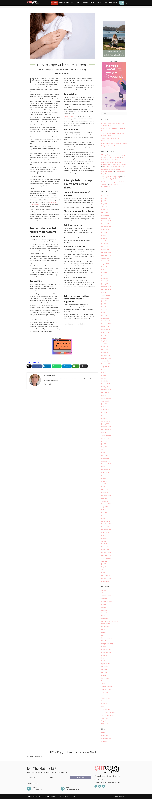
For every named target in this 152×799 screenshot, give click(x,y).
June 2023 (104, 304)
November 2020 (106, 392)
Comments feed (106, 738)
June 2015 (104, 535)
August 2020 (105, 401)
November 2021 (106, 358)
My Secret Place (106, 664)
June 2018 (104, 444)
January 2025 (105, 249)
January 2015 (105, 550)
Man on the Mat (106, 649)
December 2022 (106, 321)
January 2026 (105, 215)
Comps (103, 616)
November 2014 (106, 555)
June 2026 (104, 201)
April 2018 (104, 449)
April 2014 (104, 570)
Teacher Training (106, 686)
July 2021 (104, 369)
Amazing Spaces (106, 596)
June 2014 (104, 564)
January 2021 (105, 387)
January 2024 (105, 284)
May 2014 (104, 567)
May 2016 (104, 512)
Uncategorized (105, 698)
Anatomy (104, 598)
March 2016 (104, 518)
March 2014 (104, 572)
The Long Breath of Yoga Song (110, 177)
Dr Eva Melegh (49, 375)
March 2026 (104, 209)
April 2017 (104, 484)
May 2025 (104, 238)
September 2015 (106, 529)
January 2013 (105, 581)
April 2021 (104, 378)
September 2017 (106, 469)
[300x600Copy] (114, 86)
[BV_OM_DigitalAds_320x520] (114, 39)
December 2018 (106, 427)
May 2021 (104, 375)
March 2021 (104, 381)
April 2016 (104, 515)
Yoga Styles (104, 721)
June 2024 (104, 269)
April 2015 (104, 541)
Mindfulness (105, 661)
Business (104, 610)
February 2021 (105, 384)
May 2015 (104, 538)
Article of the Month (107, 601)
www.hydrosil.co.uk (54, 277)
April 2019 (104, 415)
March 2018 (104, 452)
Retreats (103, 675)
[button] (80, 777)
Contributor (104, 618)
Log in (103, 733)
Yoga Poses (104, 718)
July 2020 (104, 404)
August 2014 (105, 561)
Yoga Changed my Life (108, 712)
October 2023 (105, 292)
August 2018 (105, 438)
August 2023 (105, 298)
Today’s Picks (105, 692)
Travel (103, 695)
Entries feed (104, 735)
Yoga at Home (105, 709)
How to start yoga (106, 638)
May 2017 (104, 481)
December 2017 (106, 461)
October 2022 (105, 327)
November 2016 (106, 498)
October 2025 (105, 224)
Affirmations (105, 593)
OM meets (104, 672)
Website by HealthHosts (118, 796)
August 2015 (105, 532)
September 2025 (106, 227)
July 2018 (104, 441)
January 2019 (105, 424)
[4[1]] (62, 347)
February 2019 (105, 421)
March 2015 (104, 544)
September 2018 (106, 435)
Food (102, 635)
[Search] (126, 3)
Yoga (102, 706)
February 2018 (105, 455)
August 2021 (105, 367)
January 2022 (105, 352)
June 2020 (104, 407)
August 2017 (105, 472)
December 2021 (106, 355)
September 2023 (106, 295)
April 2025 (104, 241)
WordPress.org (105, 741)
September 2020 (106, 398)
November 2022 (106, 324)
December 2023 (106, 287)
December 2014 (106, 552)
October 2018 (105, 432)
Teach (103, 684)
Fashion (103, 632)
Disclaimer (73, 796)
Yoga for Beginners (107, 715)
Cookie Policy (53, 796)
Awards (103, 607)
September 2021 (106, 364)
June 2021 (104, 372)
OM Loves (104, 669)
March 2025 (104, 244)
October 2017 (105, 467)
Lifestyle (103, 641)
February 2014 (105, 575)
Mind (102, 658)
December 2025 (106, 218)
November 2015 (106, 527)
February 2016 (105, 521)
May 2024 (104, 272)
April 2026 (104, 207)
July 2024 (104, 267)
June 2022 (104, 338)
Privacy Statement (64, 796)
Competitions (105, 613)
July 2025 (104, 232)
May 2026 (104, 204)
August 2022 (105, 332)
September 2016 (106, 504)
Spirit (102, 681)
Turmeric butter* (69, 116)
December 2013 (106, 578)
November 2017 (106, 464)
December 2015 (106, 524)
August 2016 (105, 507)
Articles (103, 604)
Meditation (104, 655)
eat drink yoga (105, 626)
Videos (103, 701)
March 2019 (104, 418)
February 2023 (105, 315)
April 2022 (104, 344)
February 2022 (105, 349)
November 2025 (106, 221)
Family (103, 629)
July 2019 (104, 412)
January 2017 (105, 492)
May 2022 (104, 341)
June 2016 (104, 509)
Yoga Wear (104, 724)
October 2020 (105, 395)
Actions (103, 590)
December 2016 (106, 495)
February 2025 (105, 247)
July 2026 (104, 198)
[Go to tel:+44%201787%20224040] (42, 789)
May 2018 (104, 447)
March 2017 (104, 487)
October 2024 (105, 258)
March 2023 (104, 312)
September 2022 (106, 329)
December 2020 (106, 389)
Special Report (105, 678)
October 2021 (105, 361)
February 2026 (105, 212)
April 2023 (104, 309)
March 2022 (104, 347)
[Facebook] (45, 384)
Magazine (104, 646)
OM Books (104, 666)
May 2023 (104, 307)
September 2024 (106, 261)
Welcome (104, 704)
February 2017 (105, 489)
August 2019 (105, 409)
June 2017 (104, 478)
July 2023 (104, 301)
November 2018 (106, 429)
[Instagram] (50, 384)
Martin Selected (106, 652)
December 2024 (106, 252)
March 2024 (104, 278)
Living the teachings (107, 644)
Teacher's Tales (106, 689)
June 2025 (104, 235)
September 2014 (106, 558)
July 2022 (104, 335)
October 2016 (105, 501)
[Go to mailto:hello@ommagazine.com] (76, 789)
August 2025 (105, 229)
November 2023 (106, 289)
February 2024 (105, 281)
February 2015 (105, 547)
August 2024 (105, 264)
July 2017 (104, 475)
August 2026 (105, 195)
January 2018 (105, 458)
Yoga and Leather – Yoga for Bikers (113, 166)
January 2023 (105, 318)
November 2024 (106, 255)
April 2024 (104, 275)
